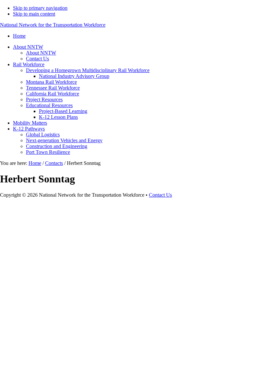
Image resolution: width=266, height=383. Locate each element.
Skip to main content (34, 14)
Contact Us (160, 195)
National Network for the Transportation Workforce (52, 25)
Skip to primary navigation (40, 8)
